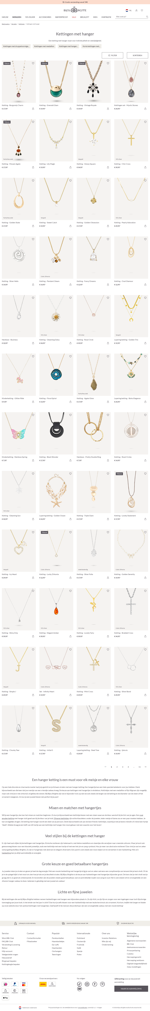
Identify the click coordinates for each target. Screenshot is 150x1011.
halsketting (6, 853)
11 (140, 767)
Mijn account (7, 951)
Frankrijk (80, 944)
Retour (5, 948)
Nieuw (5, 17)
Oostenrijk (81, 941)
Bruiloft (84, 17)
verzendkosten (82, 1007)
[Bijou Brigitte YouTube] (79, 988)
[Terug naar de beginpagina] (75, 9)
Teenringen (56, 954)
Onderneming (107, 944)
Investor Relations (109, 938)
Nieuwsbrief (7, 958)
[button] (136, 10)
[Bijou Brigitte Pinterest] (102, 984)
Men (95, 17)
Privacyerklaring (133, 950)
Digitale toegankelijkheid (137, 963)
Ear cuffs (55, 944)
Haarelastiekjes (58, 941)
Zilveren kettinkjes (61, 818)
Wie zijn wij (106, 941)
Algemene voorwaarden (136, 941)
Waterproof (61, 17)
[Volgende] (145, 767)
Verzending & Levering (11, 944)
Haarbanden (57, 948)
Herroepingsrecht (134, 957)
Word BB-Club (8, 938)
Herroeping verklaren (135, 960)
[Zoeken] (147, 17)
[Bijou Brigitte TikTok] (79, 984)
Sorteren (137, 55)
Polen (79, 954)
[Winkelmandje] (147, 10)
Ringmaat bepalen (9, 961)
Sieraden (16, 17)
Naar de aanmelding (131, 989)
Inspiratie (106, 17)
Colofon (130, 954)
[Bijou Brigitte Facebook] (94, 984)
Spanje (79, 951)
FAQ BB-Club (7, 941)
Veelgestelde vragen (10, 954)
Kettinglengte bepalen (11, 964)
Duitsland (81, 938)
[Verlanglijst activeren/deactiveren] (33, 63)
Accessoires (45, 17)
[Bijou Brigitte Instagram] (87, 984)
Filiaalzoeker (32, 941)
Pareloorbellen (58, 938)
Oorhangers (57, 951)
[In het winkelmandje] (33, 108)
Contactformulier (34, 938)
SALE (74, 17)
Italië (79, 948)
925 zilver (30, 17)
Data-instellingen (134, 967)
